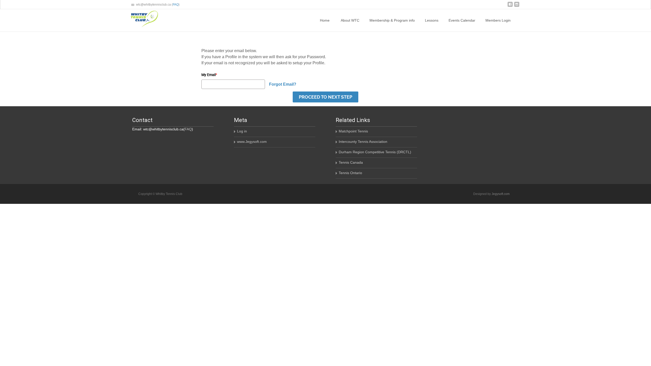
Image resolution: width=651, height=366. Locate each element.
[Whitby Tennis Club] (140, 19)
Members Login (498, 20)
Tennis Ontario (350, 173)
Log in (242, 131)
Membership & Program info (392, 20)
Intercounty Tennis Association (363, 142)
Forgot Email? (282, 84)
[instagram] (516, 6)
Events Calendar (462, 20)
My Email (209, 74)
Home (325, 20)
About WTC (350, 20)
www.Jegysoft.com (252, 142)
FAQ (176, 4)
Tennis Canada (351, 162)
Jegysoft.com (501, 194)
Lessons (431, 20)
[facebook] (510, 6)
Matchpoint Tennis (353, 131)
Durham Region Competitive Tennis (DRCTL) (375, 152)
